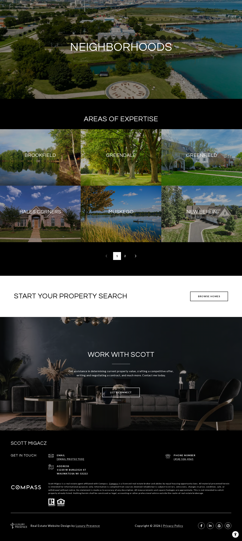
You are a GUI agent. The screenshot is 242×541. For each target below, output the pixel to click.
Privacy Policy (173, 525)
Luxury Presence (88, 525)
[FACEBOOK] (201, 525)
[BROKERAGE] (228, 525)
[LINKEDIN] (210, 525)
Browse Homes (209, 296)
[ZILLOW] (219, 525)
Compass (113, 483)
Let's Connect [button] (121, 392)
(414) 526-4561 (183, 459)
